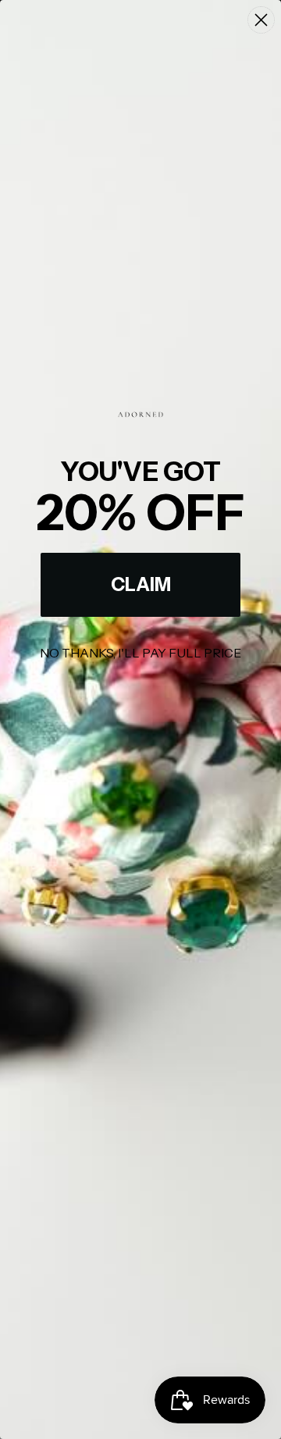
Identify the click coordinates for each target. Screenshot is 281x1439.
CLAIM (141, 584)
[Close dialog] (261, 20)
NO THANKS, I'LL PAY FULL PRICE (140, 653)
